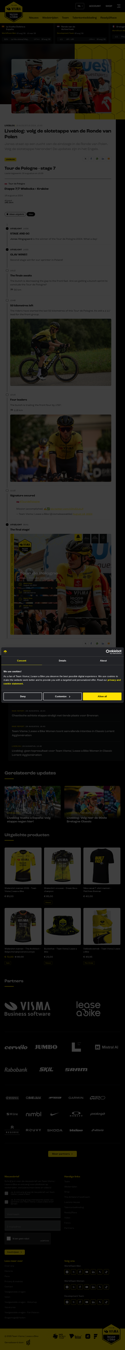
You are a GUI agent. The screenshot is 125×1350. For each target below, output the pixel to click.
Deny (23, 696)
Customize (60, 696)
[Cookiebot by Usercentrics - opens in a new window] (108, 652)
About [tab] (103, 660)
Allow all (102, 696)
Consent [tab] (21, 660)
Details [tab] (62, 660)
